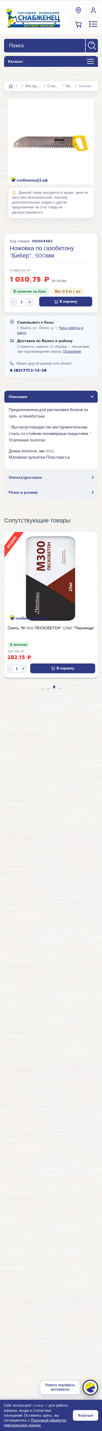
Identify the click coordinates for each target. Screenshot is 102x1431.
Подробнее (72, 351)
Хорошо (85, 1415)
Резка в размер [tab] (23, 492)
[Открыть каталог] (90, 61)
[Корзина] (78, 24)
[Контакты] (78, 10)
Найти (92, 45)
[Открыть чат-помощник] (90, 1387)
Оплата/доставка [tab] (25, 477)
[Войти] (93, 10)
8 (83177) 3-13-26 (28, 370)
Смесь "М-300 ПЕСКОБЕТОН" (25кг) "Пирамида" (51, 628)
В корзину (68, 301)
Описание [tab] (18, 396)
